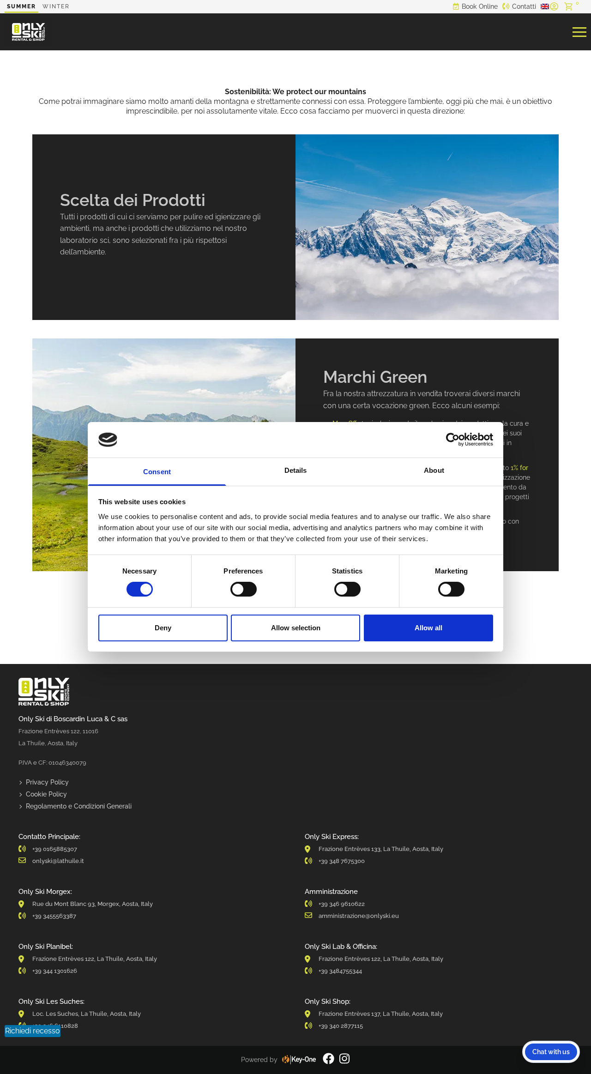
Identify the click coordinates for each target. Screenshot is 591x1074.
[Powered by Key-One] (299, 1059)
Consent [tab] (157, 472)
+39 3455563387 (54, 915)
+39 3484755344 (340, 970)
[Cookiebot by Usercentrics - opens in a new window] (452, 439)
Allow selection (295, 628)
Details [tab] (295, 470)
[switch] (243, 589)
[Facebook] (328, 1060)
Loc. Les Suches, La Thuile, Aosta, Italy (86, 1013)
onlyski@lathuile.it (58, 860)
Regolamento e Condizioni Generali (79, 806)
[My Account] (554, 6)
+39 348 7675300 (342, 860)
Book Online (480, 6)
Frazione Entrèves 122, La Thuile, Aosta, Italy (94, 958)
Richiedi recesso (32, 1030)
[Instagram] (344, 1060)
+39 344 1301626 (54, 970)
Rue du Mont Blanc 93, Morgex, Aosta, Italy (92, 903)
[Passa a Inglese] (545, 6)
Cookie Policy (46, 794)
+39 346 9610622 (342, 903)
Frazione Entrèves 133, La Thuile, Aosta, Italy (381, 848)
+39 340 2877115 (341, 1025)
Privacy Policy (47, 782)
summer (21, 6)
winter (56, 6)
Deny (163, 628)
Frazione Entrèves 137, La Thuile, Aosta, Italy (381, 1013)
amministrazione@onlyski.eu (359, 915)
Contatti (524, 6)
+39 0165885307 (54, 848)
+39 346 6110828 (55, 1025)
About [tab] (434, 470)
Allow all (428, 628)
